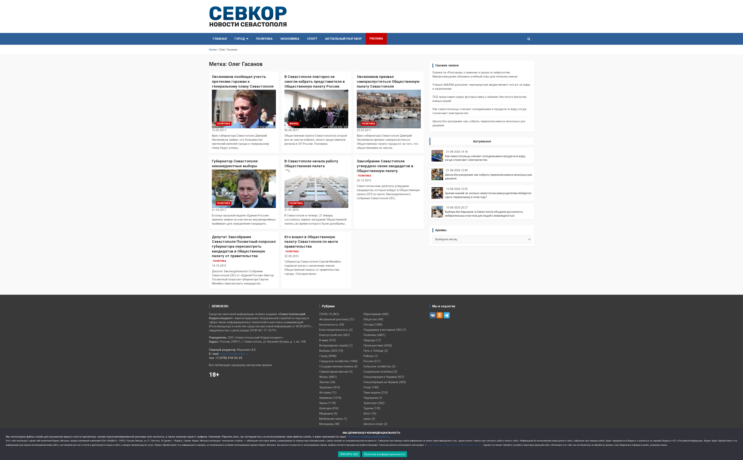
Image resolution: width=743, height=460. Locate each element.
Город (240, 38)
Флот (367, 413)
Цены (367, 418)
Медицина (326, 413)
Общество (370, 319)
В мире (323, 340)
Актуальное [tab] (482, 141)
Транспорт (370, 403)
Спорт (312, 38)
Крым (323, 403)
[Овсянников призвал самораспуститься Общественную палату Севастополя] (389, 109)
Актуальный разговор (343, 38)
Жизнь (293, 123)
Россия (368, 361)
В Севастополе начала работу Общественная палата (311, 163)
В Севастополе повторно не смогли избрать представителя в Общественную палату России (314, 81)
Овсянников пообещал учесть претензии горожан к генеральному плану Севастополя (243, 81)
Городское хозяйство (334, 361)
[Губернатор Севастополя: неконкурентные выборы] (244, 188)
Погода (368, 324)
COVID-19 (325, 314)
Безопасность (328, 324)
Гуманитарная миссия (333, 371)
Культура (325, 408)
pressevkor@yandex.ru (234, 354)
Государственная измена (336, 366)
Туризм (368, 408)
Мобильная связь (331, 418)
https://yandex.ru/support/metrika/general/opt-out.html (455, 445)
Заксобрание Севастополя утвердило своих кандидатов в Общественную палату (385, 166)
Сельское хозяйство (377, 366)
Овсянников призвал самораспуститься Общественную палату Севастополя (388, 81)
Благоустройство (330, 335)
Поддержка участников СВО (382, 330)
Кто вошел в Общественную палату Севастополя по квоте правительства (311, 242)
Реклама (376, 38)
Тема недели (371, 392)
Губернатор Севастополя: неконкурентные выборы (235, 163)
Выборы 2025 (328, 350)
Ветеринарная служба (333, 345)
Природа (369, 340)
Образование (372, 314)
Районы (368, 356)
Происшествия (373, 345)
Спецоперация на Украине (380, 382)
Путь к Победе (373, 350)
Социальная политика (378, 371)
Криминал (325, 398)
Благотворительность (333, 330)
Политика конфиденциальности (368, 436)
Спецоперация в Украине (380, 377)
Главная (220, 38)
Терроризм (370, 398)
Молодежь (326, 424)
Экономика (289, 38)
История (325, 392)
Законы (324, 382)
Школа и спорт (373, 424)
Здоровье (326, 387)
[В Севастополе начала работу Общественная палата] (316, 188)
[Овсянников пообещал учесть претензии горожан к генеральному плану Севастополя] (244, 109)
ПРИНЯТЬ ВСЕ (349, 454)
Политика (264, 38)
